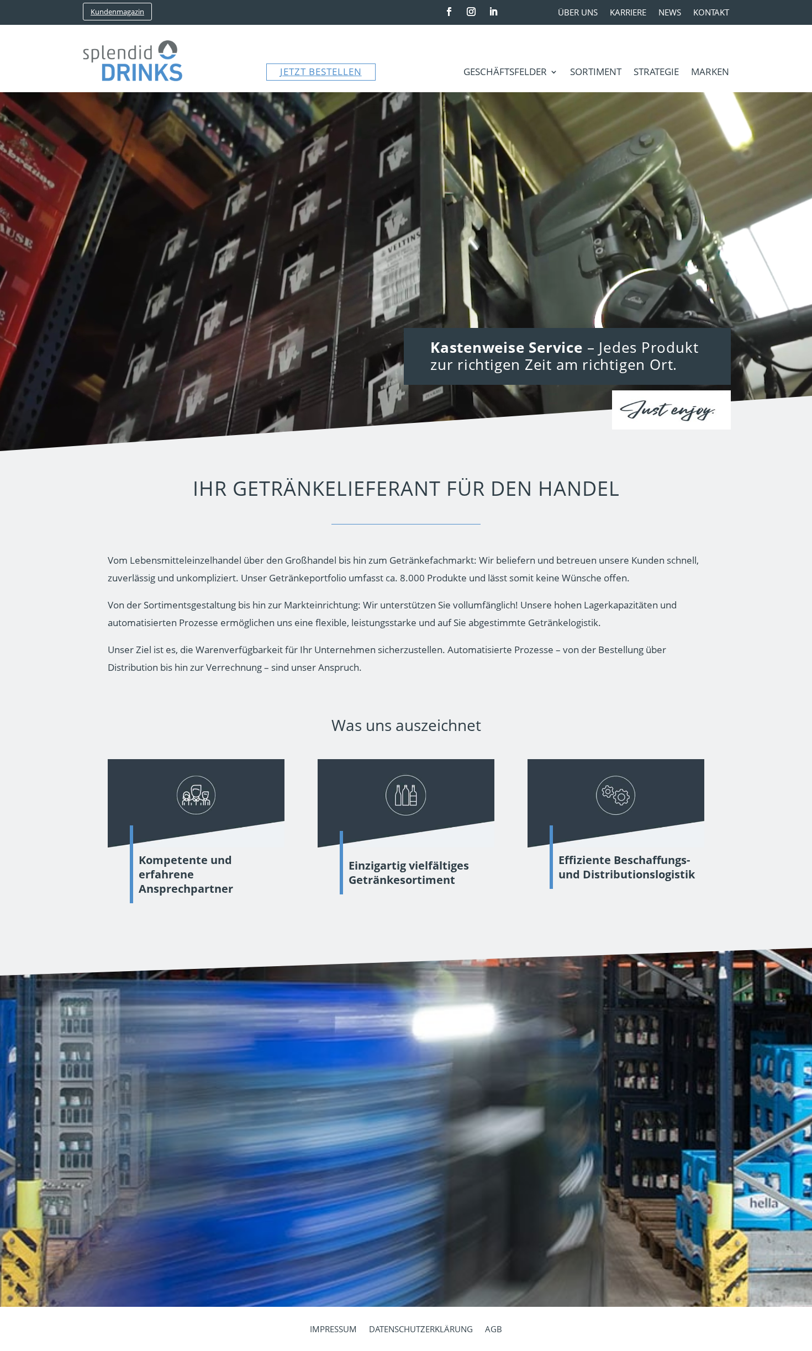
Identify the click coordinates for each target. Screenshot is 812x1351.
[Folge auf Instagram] (471, 11)
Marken (710, 73)
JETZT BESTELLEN (321, 71)
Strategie (656, 73)
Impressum (333, 1329)
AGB (493, 1329)
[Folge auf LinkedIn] (493, 11)
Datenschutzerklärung (421, 1329)
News (669, 13)
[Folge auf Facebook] (449, 11)
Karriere (628, 13)
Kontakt (711, 13)
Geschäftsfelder (505, 73)
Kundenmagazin (117, 12)
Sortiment (595, 73)
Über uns (578, 13)
